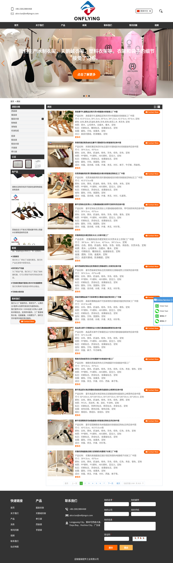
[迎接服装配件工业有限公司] (87, 11)
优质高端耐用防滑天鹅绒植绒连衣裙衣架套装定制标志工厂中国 (100, 173)
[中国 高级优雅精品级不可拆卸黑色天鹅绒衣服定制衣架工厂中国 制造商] (60, 309)
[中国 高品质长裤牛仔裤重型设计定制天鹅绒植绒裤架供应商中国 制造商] (60, 340)
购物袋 (14, 123)
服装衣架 (15, 119)
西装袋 (14, 111)
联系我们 (108, 25)
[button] (84, 96)
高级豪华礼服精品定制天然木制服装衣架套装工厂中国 (96, 112)
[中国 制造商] (27, 133)
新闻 (84, 25)
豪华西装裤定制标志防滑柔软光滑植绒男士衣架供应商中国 (98, 266)
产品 (63, 25)
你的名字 (109, 500)
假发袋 (14, 140)
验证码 (108, 535)
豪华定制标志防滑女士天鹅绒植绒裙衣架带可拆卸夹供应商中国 (100, 204)
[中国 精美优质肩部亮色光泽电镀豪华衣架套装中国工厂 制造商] (60, 371)
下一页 (110, 483)
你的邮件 (135, 500)
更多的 (77, 137)
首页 (16, 25)
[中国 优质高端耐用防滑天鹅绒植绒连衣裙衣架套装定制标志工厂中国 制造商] (60, 185)
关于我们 (40, 25)
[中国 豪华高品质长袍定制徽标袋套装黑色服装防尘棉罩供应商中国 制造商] (60, 401)
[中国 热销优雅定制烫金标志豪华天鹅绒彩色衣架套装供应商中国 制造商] (60, 154)
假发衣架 (15, 144)
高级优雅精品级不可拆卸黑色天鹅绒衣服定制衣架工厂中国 (98, 297)
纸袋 (13, 136)
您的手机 (135, 510)
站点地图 (15, 547)
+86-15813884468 (23, 9)
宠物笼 (14, 127)
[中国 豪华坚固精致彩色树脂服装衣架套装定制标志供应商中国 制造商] (60, 432)
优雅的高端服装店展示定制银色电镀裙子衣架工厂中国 (96, 451)
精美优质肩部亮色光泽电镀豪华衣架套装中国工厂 (94, 359)
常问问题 (133, 25)
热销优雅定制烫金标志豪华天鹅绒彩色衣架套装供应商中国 (98, 143)
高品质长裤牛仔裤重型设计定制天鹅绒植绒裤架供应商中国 (98, 328)
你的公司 (108, 510)
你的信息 (109, 520)
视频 (157, 25)
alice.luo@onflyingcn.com (27, 14)
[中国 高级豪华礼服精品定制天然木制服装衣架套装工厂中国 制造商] (60, 123)
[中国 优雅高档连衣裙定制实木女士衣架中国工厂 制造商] (60, 247)
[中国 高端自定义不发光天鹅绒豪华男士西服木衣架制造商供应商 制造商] (27, 205)
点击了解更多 (86, 74)
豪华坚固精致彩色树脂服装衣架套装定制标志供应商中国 (97, 421)
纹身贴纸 (15, 131)
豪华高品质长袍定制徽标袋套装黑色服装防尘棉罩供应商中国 (99, 390)
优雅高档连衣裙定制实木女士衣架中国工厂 (92, 235)
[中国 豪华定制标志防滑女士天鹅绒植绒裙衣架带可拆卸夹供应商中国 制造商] (60, 216)
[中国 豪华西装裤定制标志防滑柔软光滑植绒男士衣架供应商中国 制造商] (60, 278)
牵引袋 (14, 152)
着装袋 (14, 115)
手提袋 (14, 148)
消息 (13, 524)
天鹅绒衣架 (41, 513)
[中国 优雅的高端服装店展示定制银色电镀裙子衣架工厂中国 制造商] (60, 463)
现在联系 (27, 321)
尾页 (118, 483)
